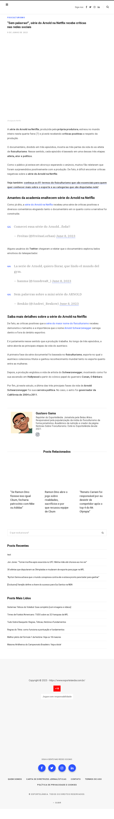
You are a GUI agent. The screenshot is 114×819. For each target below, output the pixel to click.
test (9, 554)
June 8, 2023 (65, 236)
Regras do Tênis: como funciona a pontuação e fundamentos (35, 629)
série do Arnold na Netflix (39, 204)
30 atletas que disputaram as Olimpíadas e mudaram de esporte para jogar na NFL (45, 569)
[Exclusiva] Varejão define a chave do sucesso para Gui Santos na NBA (40, 584)
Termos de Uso (93, 779)
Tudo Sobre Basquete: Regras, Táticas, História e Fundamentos (36, 622)
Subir (58, 803)
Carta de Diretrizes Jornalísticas (46, 779)
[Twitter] (52, 768)
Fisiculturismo (16, 18)
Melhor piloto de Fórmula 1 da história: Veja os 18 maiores (34, 637)
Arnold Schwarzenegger (77, 328)
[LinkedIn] (72, 768)
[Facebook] (42, 768)
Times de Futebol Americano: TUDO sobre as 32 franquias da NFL (37, 614)
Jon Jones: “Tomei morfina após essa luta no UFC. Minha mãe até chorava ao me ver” (47, 562)
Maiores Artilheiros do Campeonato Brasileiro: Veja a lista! (34, 644)
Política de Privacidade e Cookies (57, 785)
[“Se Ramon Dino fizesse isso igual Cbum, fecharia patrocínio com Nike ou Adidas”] (22, 476)
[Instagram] (62, 768)
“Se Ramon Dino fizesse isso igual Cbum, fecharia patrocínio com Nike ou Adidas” (22, 499)
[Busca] (106, 7)
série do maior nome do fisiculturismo (67, 323)
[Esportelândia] (26, 7)
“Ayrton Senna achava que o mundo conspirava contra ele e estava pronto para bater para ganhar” (53, 577)
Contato (76, 779)
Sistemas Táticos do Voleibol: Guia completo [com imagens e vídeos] (39, 607)
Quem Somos (15, 779)
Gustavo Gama (46, 413)
